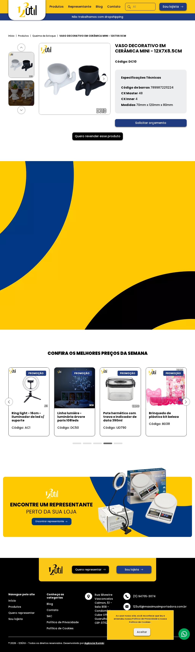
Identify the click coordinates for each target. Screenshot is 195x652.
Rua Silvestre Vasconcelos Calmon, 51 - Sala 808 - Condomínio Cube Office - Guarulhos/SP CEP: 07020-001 (105, 609)
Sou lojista (171, 6)
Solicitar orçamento (150, 123)
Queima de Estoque (44, 35)
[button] (21, 47)
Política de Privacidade (63, 622)
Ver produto (26, 429)
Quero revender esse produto (97, 136)
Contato (114, 6)
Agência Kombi (94, 643)
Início (11, 35)
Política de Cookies (60, 628)
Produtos (57, 6)
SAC (49, 616)
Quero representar (88, 569)
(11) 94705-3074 (144, 596)
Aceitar (142, 632)
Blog (99, 6)
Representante (79, 6)
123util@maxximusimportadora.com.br (160, 606)
